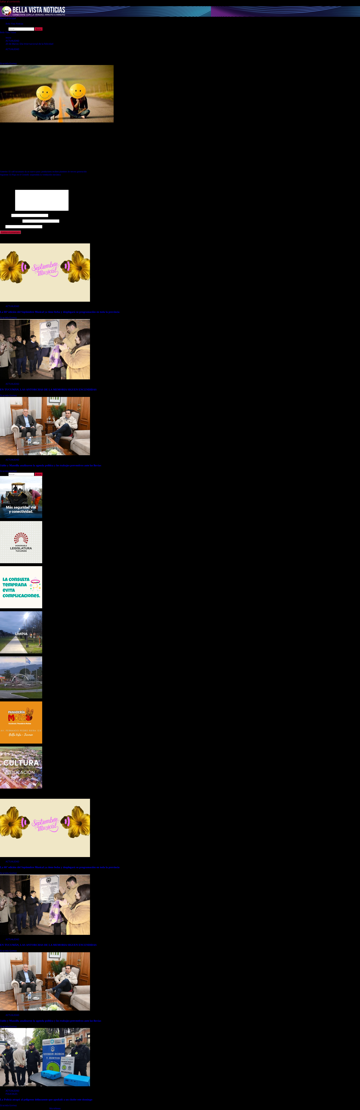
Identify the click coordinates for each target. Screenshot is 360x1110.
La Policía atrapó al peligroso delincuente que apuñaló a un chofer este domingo (46, 1099)
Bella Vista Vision (8, 32)
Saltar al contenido (10, 1)
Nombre (5, 215)
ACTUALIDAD (12, 49)
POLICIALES (11, 1093)
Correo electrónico (11, 220)
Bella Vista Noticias (14, 23)
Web (2, 226)
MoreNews (55, 1108)
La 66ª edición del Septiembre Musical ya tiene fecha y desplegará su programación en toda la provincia (60, 311)
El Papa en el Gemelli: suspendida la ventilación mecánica (30, 174)
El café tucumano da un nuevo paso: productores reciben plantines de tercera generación (43, 171)
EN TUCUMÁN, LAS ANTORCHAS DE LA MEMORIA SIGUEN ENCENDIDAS (48, 389)
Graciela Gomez (8, 63)
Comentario (7, 210)
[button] (8, 18)
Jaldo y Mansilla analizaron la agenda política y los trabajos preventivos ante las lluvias (50, 465)
